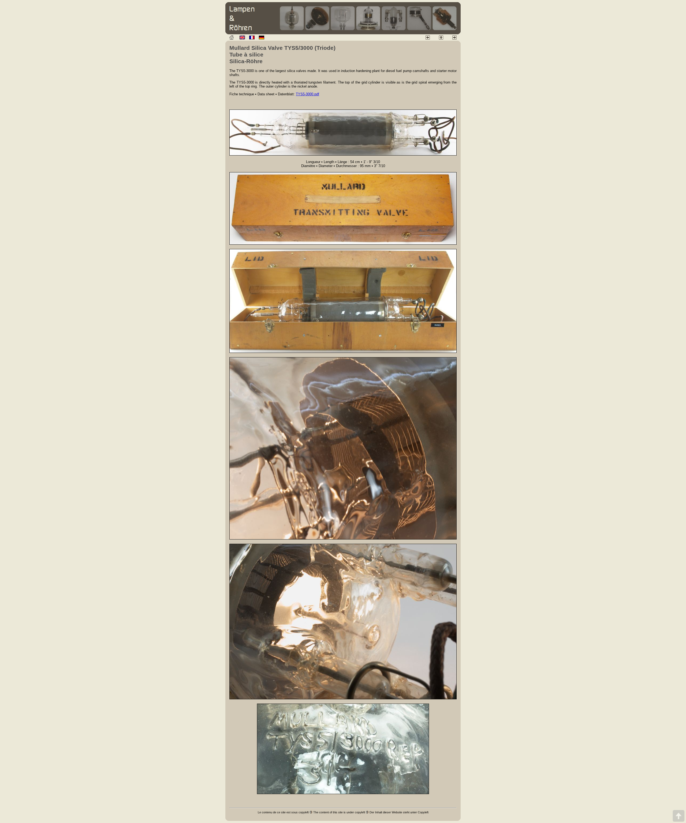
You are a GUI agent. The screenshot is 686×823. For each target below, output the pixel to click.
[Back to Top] (678, 816)
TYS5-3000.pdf (307, 94)
